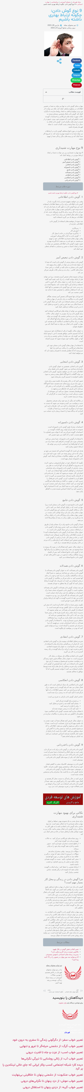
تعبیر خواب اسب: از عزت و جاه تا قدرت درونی (54, 1052)
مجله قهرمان (76, 2)
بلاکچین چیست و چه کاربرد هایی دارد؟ (65, 952)
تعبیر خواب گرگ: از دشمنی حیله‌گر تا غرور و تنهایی (51, 1046)
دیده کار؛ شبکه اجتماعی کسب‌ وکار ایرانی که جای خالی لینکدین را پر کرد (43, 1067)
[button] (76, 60)
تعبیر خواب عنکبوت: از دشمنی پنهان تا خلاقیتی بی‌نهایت (47, 1075)
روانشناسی (54, 2)
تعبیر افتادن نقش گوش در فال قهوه (66, 949)
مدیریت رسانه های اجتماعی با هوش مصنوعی (62, 954)
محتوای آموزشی (65, 2)
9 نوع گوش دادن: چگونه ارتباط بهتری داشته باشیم (63, 193)
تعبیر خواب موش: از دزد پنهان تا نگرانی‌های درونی (52, 1081)
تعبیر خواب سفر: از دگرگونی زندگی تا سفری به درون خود (47, 1040)
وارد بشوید (62, 1003)
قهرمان (67, 1032)
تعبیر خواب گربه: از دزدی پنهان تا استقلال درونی (53, 1087)
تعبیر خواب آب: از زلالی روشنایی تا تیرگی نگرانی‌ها (52, 1059)
